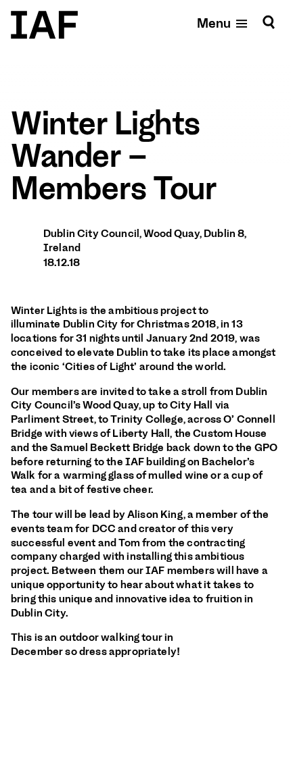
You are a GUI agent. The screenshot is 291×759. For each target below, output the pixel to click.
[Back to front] (44, 25)
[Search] (268, 22)
